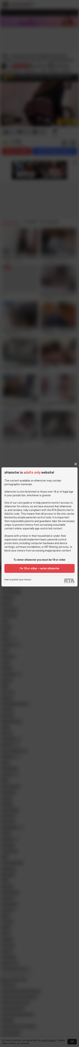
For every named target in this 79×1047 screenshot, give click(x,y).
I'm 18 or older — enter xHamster (39, 568)
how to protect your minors (17, 580)
